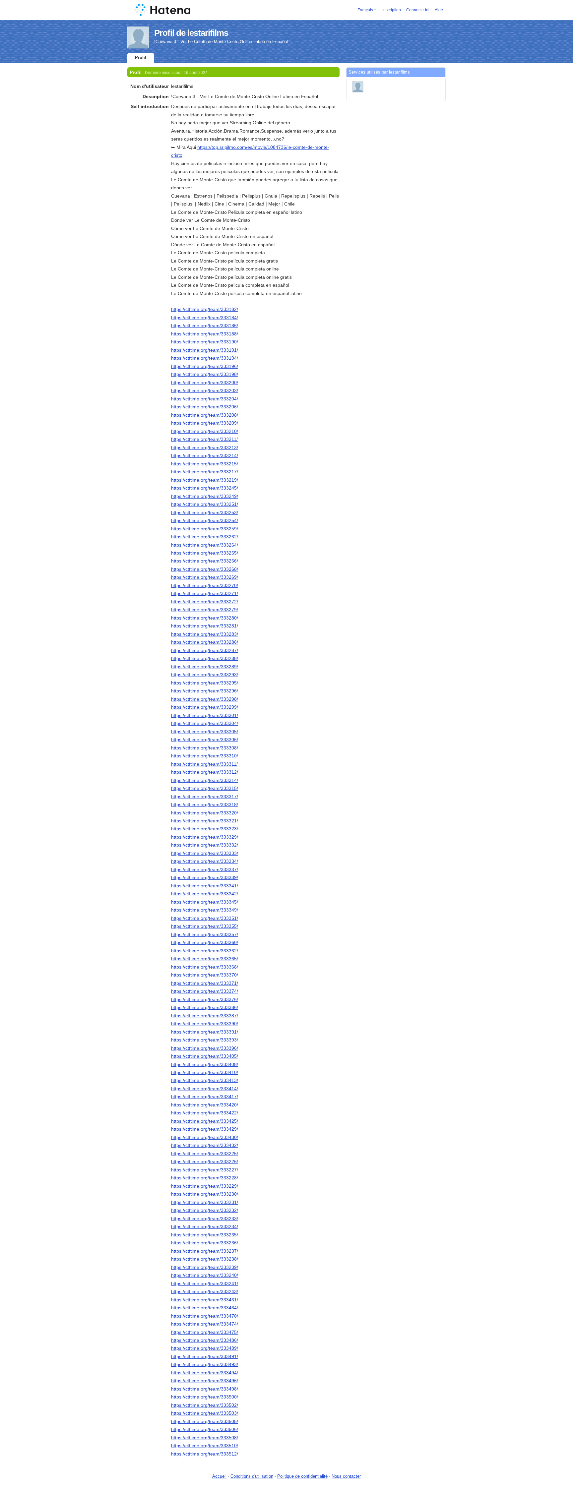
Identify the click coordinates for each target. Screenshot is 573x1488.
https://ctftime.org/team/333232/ (204, 1210)
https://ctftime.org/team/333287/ (204, 650)
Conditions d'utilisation (251, 1476)
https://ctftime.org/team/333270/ (204, 585)
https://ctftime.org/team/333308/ (204, 747)
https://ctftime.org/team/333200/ (204, 382)
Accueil (219, 1476)
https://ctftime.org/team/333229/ (204, 1186)
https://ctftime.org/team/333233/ (204, 1218)
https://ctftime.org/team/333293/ (204, 674)
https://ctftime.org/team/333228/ (204, 1177)
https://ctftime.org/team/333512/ (204, 1454)
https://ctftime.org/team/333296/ (204, 690)
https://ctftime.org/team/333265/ (204, 553)
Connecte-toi (417, 10)
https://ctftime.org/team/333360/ (204, 942)
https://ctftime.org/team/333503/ (204, 1413)
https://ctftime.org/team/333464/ (204, 1307)
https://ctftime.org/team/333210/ (204, 431)
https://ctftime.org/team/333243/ (204, 1291)
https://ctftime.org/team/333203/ (204, 390)
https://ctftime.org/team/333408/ (204, 1064)
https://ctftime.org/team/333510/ (204, 1445)
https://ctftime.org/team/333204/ (204, 398)
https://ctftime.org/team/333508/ (204, 1437)
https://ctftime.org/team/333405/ (204, 1056)
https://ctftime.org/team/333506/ (204, 1429)
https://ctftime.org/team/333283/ (204, 634)
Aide (439, 10)
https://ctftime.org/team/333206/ (204, 406)
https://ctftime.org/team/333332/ (204, 845)
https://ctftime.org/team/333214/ (204, 455)
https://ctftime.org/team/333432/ (204, 1145)
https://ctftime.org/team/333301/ (204, 715)
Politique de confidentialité (302, 1476)
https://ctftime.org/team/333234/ (204, 1226)
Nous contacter (346, 1476)
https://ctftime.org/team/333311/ (204, 764)
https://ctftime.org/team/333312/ (204, 772)
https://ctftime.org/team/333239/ (204, 1267)
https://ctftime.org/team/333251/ (204, 504)
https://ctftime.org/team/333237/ (204, 1251)
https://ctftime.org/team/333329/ (204, 837)
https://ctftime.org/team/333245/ (204, 488)
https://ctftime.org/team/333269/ (204, 577)
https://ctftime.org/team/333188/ (204, 333)
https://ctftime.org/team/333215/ (204, 463)
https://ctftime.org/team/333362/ (204, 950)
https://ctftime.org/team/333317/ (204, 796)
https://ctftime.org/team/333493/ (204, 1364)
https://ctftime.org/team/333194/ (204, 358)
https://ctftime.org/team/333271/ (204, 593)
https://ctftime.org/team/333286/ (204, 642)
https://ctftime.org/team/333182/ (204, 309)
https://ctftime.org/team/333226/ (204, 1161)
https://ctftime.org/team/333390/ (204, 1023)
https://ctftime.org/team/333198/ (204, 374)
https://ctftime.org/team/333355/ (204, 926)
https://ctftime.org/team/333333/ (204, 853)
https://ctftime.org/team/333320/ (204, 812)
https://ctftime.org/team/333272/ (204, 601)
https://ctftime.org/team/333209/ (204, 423)
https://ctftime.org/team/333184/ (204, 317)
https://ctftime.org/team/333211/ (204, 439)
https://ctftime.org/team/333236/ (204, 1242)
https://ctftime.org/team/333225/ (204, 1153)
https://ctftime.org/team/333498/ (204, 1389)
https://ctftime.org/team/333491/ (204, 1356)
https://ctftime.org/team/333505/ (204, 1421)
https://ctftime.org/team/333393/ (204, 1039)
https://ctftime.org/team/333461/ (204, 1299)
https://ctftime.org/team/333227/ (204, 1169)
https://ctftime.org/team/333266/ (204, 561)
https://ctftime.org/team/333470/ (204, 1316)
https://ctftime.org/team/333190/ (204, 341)
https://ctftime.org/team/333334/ (204, 861)
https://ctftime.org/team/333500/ (204, 1396)
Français (365, 10)
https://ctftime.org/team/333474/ (204, 1324)
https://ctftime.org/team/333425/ (204, 1121)
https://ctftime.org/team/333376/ (204, 999)
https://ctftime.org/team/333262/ (204, 536)
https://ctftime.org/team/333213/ (204, 447)
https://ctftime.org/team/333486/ (204, 1340)
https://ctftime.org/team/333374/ (204, 991)
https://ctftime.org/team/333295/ (204, 682)
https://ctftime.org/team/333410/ (204, 1072)
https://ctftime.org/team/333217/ (204, 471)
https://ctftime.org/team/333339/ (204, 877)
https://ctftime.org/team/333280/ (204, 618)
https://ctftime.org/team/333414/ (204, 1088)
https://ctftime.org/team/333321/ (204, 820)
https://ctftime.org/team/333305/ (204, 731)
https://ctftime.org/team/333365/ (204, 958)
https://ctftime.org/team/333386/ (204, 1007)
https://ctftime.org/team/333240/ (204, 1275)
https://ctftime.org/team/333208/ (204, 415)
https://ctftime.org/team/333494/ (204, 1372)
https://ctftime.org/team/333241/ (204, 1283)
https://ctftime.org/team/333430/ (204, 1137)
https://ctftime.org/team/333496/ (204, 1380)
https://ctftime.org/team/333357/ (204, 934)
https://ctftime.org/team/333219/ (204, 480)
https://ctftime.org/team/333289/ (204, 666)
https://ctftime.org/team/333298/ (204, 699)
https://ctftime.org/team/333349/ (204, 910)
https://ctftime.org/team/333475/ (204, 1332)
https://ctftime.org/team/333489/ (204, 1348)
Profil (140, 57)
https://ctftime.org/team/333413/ (204, 1080)
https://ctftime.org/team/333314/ (204, 780)
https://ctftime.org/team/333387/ (204, 1015)
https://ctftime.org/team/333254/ (204, 520)
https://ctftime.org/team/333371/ (204, 983)
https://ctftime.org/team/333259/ (204, 528)
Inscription (391, 10)
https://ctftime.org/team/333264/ (204, 545)
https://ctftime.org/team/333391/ (204, 1032)
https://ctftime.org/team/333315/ (204, 788)
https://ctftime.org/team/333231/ (204, 1202)
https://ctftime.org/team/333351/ (204, 918)
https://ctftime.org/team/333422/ (204, 1112)
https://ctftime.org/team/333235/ (204, 1234)
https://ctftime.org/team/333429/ (204, 1129)
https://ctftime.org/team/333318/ (204, 804)
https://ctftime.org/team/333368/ (204, 967)
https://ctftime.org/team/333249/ (204, 496)
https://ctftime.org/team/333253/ (204, 512)
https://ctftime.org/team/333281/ (204, 625)
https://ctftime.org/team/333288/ (204, 658)
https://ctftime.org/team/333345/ (204, 902)
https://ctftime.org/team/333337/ (204, 869)
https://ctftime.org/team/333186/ (204, 325)
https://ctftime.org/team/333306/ (204, 739)
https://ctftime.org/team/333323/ (204, 828)
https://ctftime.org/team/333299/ (204, 707)
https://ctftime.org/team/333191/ (204, 350)
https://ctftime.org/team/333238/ (204, 1259)
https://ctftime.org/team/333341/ (204, 885)
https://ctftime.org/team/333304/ (204, 723)
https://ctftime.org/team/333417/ (204, 1096)
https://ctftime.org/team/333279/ (204, 609)
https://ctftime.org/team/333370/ (204, 975)
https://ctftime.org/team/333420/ (204, 1104)
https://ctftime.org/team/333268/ (204, 569)
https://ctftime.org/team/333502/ (204, 1405)
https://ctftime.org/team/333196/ (204, 366)
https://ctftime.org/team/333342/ (204, 893)
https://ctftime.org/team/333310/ (204, 755)
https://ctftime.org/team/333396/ (204, 1048)
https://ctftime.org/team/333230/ (204, 1194)
